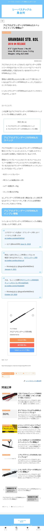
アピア (19, 373)
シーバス (6, 376)
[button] (40, 356)
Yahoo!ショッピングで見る (22, 350)
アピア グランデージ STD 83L (21, 332)
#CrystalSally (23, 283)
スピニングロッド (9, 373)
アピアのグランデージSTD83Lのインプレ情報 (23, 129)
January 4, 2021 (10, 269)
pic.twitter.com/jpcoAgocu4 (14, 260)
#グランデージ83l (30, 257)
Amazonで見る (22, 340)
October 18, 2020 (11, 294)
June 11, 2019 (25, 244)
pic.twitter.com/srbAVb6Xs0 (14, 238)
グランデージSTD (30, 373)
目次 (19, 122)
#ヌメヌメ (15, 283)
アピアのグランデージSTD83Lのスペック (21, 126)
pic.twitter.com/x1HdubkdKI (14, 286)
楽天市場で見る (22, 345)
